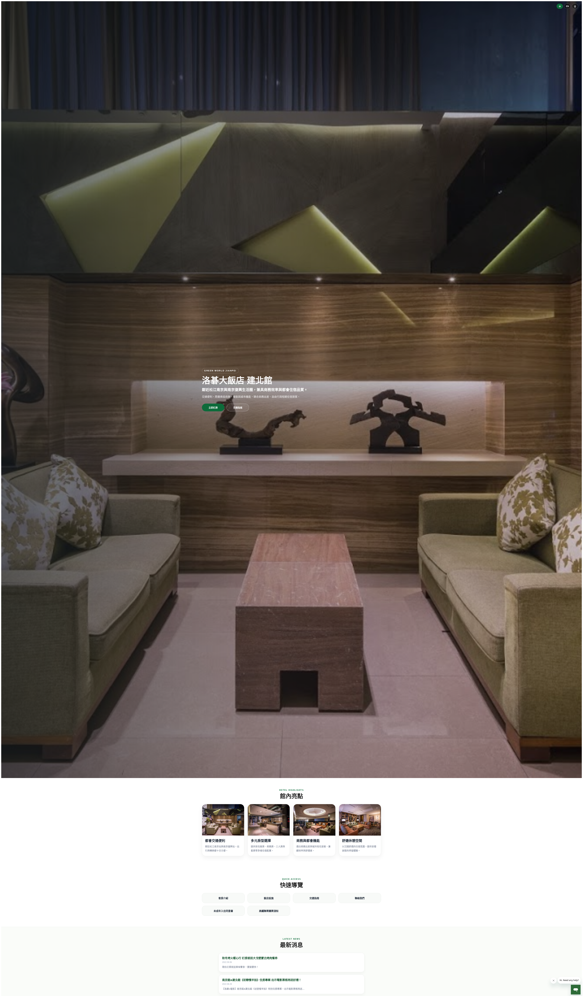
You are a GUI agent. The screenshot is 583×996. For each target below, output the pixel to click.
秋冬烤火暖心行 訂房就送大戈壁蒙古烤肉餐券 (250, 958)
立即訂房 (213, 407)
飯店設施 (269, 898)
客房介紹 (223, 898)
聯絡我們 (360, 898)
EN (567, 6)
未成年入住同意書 (223, 911)
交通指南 (237, 407)
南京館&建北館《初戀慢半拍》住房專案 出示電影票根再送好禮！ (261, 980)
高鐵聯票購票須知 (268, 911)
